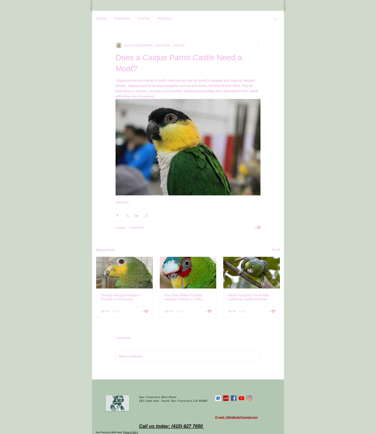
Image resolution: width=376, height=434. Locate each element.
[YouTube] (241, 398)
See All (276, 249)
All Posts (101, 18)
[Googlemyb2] (218, 398)
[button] (275, 18)
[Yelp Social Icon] (226, 398)
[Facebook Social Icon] (233, 398)
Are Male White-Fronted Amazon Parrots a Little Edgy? (183, 297)
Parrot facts (164, 18)
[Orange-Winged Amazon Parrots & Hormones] (124, 272)
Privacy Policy (130, 432)
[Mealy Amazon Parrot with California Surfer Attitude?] (251, 272)
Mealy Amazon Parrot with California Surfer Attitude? (248, 297)
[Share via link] (146, 215)
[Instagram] (249, 398)
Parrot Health (122, 18)
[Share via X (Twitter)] (127, 215)
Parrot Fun (143, 18)
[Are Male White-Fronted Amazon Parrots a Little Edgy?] (188, 272)
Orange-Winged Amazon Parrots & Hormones (120, 297)
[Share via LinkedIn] (136, 215)
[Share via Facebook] (117, 215)
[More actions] (258, 45)
